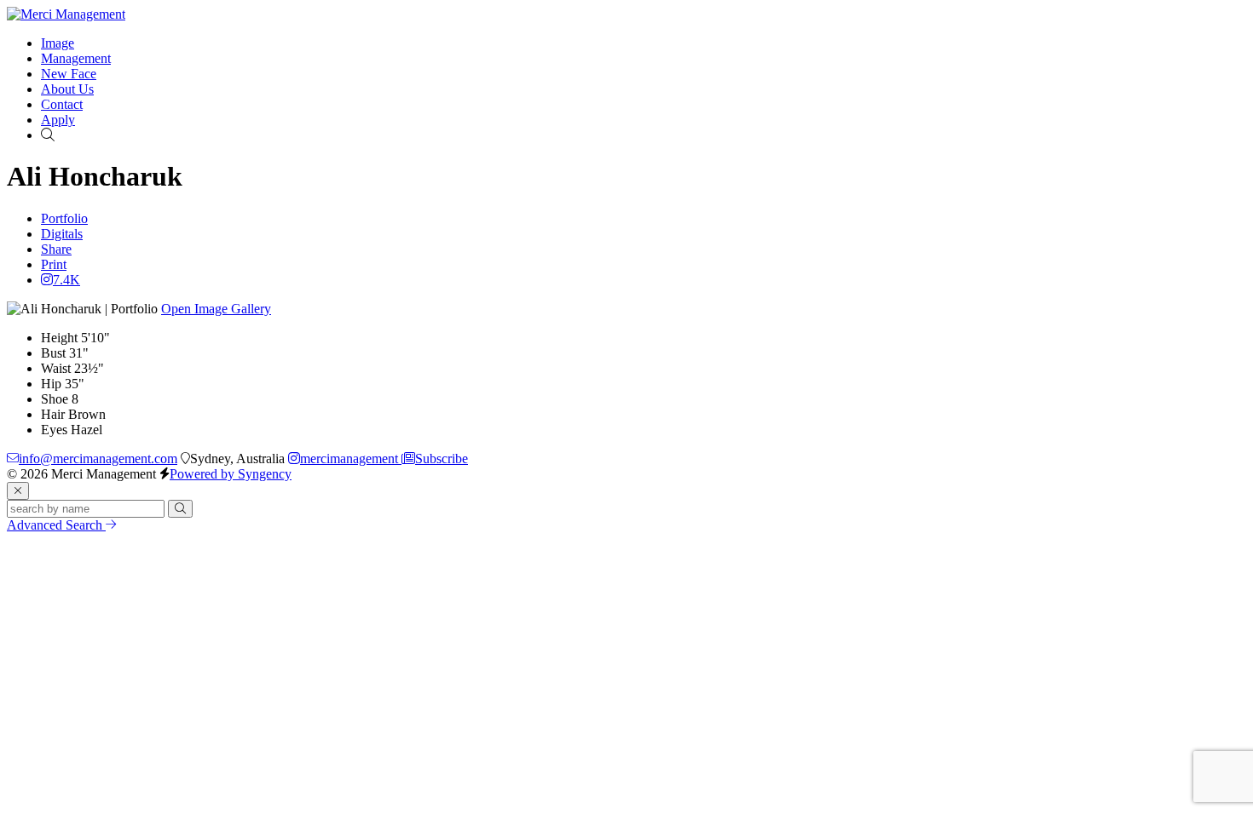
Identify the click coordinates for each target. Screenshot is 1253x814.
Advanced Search (56, 525)
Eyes (54, 429)
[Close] (18, 491)
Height (59, 337)
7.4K (66, 279)
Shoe (54, 399)
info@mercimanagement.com (98, 458)
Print (53, 264)
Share (56, 249)
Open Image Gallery (216, 308)
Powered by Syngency (231, 474)
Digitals (62, 233)
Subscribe (441, 458)
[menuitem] (57, 43)
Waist (56, 368)
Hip (51, 383)
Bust (53, 353)
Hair (53, 414)
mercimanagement (350, 458)
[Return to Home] (66, 14)
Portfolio (64, 218)
